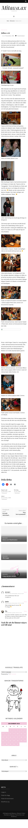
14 (6, 737)
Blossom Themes (14, 815)
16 (14, 737)
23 (14, 740)
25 (21, 740)
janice (7, 602)
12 (25, 733)
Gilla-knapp (5, 558)
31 (17, 744)
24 (17, 740)
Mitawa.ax (14, 7)
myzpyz (7, 592)
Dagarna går (4, 490)
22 (10, 740)
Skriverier (4, 30)
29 (10, 744)
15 (10, 737)
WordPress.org (5, 801)
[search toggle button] (25, 1)
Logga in (3, 792)
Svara (25, 592)
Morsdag (16, 490)
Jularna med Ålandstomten (9, 540)
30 (14, 744)
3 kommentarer (21, 35)
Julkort (2, 496)
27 (3, 744)
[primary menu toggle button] (14, 16)
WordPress (14, 816)
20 (3, 740)
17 (17, 737)
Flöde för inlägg (5, 795)
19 (25, 737)
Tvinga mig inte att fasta (9, 576)
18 (21, 737)
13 (3, 737)
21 (6, 740)
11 (21, 733)
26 (25, 740)
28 (6, 744)
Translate (13, 674)
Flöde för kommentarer (7, 798)
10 (17, 733)
